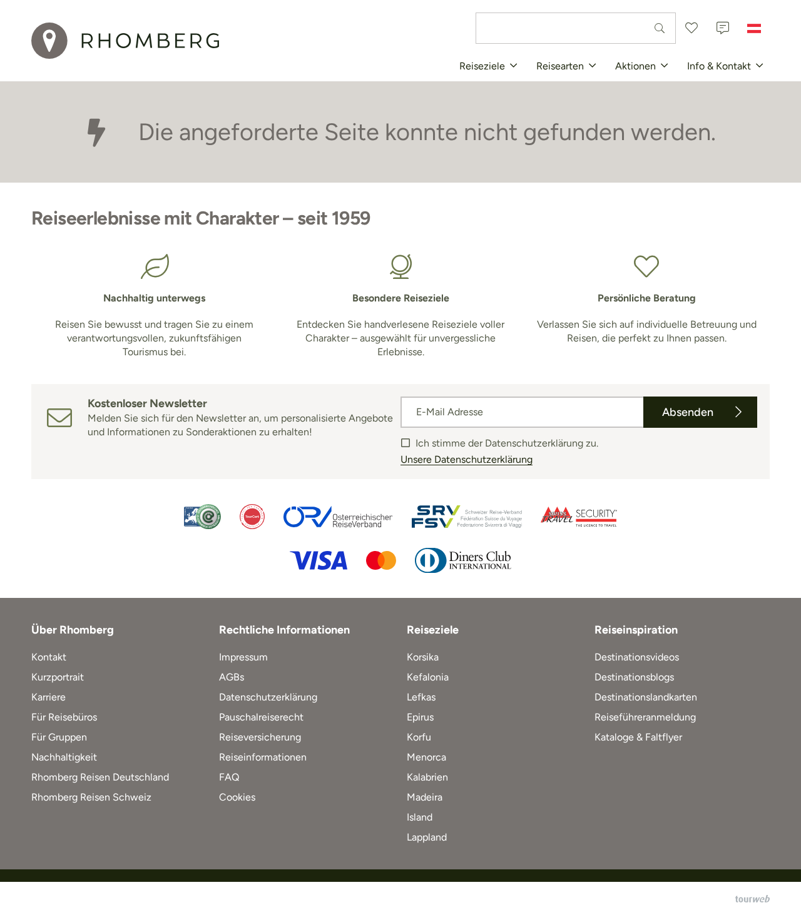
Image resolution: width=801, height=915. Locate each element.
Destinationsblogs (634, 677)
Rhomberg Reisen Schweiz (91, 797)
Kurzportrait (57, 677)
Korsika (423, 657)
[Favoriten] (691, 28)
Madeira (424, 797)
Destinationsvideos (636, 657)
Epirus (420, 717)
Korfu (419, 737)
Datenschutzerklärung (268, 697)
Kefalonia (428, 677)
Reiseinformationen (263, 757)
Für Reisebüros (64, 717)
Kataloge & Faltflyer (638, 737)
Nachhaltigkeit (64, 757)
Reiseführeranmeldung (645, 717)
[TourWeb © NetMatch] (752, 898)
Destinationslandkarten (645, 697)
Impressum (243, 657)
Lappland (427, 837)
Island (419, 817)
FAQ (229, 777)
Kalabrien (427, 777)
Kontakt (48, 657)
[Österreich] (754, 28)
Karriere (48, 697)
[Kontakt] (722, 28)
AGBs (231, 677)
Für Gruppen (59, 737)
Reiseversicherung (260, 737)
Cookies (237, 797)
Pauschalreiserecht (261, 717)
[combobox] (576, 28)
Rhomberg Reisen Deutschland (100, 777)
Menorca (426, 757)
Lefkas (421, 697)
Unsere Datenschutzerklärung (466, 459)
